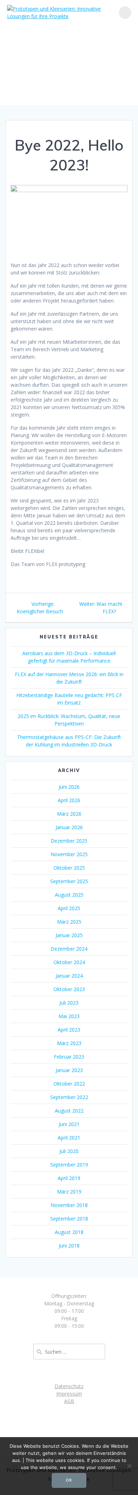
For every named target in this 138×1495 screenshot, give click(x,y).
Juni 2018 (69, 1245)
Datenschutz (69, 1386)
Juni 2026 (69, 786)
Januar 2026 (69, 827)
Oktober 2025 (69, 867)
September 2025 (69, 881)
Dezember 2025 (69, 840)
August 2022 (69, 1110)
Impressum (69, 1393)
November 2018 (69, 1205)
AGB (69, 1401)
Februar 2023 (69, 1056)
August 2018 (69, 1232)
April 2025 (69, 908)
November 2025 (69, 854)
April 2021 (69, 1137)
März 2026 (69, 813)
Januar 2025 (69, 935)
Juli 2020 (69, 1151)
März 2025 (69, 921)
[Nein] (129, 1465)
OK (69, 1480)
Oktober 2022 (69, 1083)
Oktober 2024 (69, 962)
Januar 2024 (69, 975)
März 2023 (69, 1043)
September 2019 (69, 1164)
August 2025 (69, 894)
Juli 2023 (69, 1002)
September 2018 (69, 1218)
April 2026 (69, 800)
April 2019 (69, 1178)
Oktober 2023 (69, 989)
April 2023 (69, 1029)
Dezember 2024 (69, 948)
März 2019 (69, 1191)
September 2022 (69, 1097)
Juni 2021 (69, 1124)
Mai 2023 (69, 1016)
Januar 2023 (69, 1070)
